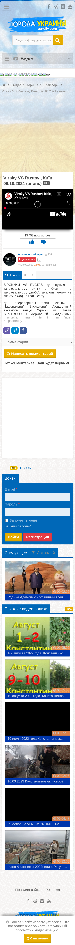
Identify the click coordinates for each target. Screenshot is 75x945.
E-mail (10, 489)
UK (28, 468)
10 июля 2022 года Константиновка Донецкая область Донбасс (39, 739)
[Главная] (4, 85)
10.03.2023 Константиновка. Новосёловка (39, 781)
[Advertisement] (37, 135)
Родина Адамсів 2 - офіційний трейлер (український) (39, 597)
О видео (14, 275)
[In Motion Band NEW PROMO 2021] (37, 806)
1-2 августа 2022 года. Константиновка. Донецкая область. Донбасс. (39, 653)
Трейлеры (50, 264)
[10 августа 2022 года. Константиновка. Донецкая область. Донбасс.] (37, 677)
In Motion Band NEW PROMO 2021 (34, 824)
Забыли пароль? (18, 526)
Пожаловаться (32, 275)
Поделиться (25, 275)
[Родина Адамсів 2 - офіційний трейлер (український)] (37, 579)
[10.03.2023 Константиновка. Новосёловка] (37, 763)
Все (69, 608)
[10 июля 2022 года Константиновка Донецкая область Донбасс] (37, 720)
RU (13, 468)
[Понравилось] (31, 242)
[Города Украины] (37, 24)
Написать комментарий (32, 354)
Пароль (11, 504)
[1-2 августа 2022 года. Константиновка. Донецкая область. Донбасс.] (37, 635)
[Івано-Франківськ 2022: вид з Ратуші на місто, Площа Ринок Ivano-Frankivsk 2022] (37, 848)
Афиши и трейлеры (30, 254)
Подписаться (27, 259)
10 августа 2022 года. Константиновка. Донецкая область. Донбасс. (39, 696)
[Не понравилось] (43, 242)
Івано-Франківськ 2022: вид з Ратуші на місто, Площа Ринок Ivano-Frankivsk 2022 (39, 867)
